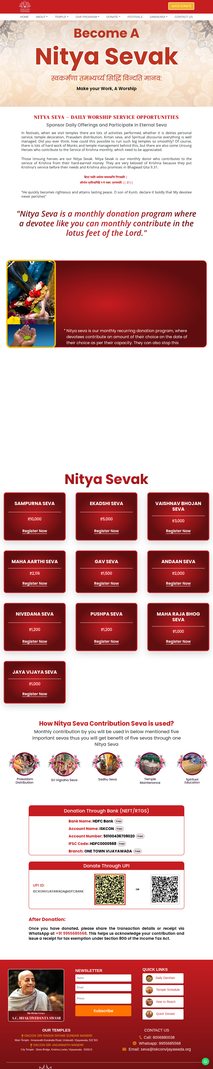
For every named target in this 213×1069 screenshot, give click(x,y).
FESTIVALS (135, 16)
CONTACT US (184, 16)
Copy (118, 821)
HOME (24, 16)
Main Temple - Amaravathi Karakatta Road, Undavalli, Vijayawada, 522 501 (56, 1040)
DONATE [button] (112, 16)
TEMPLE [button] (60, 16)
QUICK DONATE (181, 6)
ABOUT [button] (41, 16)
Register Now (34, 530)
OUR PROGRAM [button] (86, 16)
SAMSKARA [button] (157, 16)
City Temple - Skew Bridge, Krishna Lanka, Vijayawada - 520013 (56, 1049)
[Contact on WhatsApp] (205, 1061)
